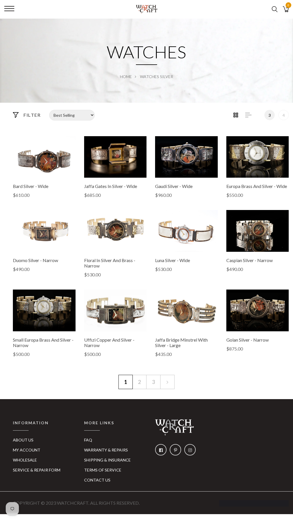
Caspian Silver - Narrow (249, 260)
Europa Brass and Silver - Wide (256, 186)
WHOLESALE (25, 459)
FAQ (88, 439)
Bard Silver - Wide (30, 186)
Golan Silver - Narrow (247, 339)
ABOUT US (23, 439)
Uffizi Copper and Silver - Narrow (109, 342)
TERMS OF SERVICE (102, 469)
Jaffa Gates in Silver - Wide (110, 186)
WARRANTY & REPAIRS (106, 449)
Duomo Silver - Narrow (35, 260)
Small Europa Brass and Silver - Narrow (43, 342)
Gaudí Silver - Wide (174, 186)
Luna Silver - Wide (172, 260)
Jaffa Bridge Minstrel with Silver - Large (181, 342)
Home (126, 76)
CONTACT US (97, 480)
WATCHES (149, 76)
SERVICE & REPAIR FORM (36, 469)
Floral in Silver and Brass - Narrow (109, 262)
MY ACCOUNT (26, 449)
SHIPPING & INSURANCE (107, 459)
